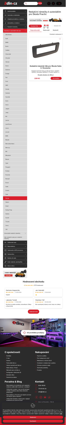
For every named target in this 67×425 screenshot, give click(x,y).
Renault (7, 178)
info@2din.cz (42, 392)
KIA (6, 116)
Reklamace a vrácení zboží (44, 360)
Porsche (7, 175)
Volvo (7, 225)
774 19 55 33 (42, 388)
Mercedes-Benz (9, 143)
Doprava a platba (41, 356)
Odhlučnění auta (12, 242)
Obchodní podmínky (42, 367)
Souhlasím (33, 421)
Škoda (7, 198)
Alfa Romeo (8, 34)
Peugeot (7, 167)
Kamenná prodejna (11, 377)
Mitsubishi (8, 155)
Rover (7, 182)
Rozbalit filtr (34, 26)
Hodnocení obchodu (33, 281)
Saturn (7, 202)
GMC (6, 85)
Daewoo (7, 69)
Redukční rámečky (13, 27)
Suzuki (7, 217)
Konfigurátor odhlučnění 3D (13, 372)
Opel (6, 163)
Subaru (7, 213)
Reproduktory (11, 246)
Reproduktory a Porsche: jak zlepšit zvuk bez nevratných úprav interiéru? (18, 395)
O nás (8, 358)
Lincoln (7, 132)
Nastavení (33, 417)
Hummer (7, 93)
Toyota (7, 221)
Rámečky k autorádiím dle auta (12, 30)
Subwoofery (11, 254)
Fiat (6, 77)
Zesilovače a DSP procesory (15, 250)
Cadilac (7, 50)
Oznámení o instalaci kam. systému (46, 363)
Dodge (7, 73)
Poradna (39, 370)
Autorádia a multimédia (14, 15)
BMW (6, 42)
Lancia (7, 120)
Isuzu (6, 101)
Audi (6, 38)
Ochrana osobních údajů (43, 365)
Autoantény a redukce (14, 23)
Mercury (7, 147)
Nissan (7, 159)
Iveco (6, 104)
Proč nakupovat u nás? (43, 358)
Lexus (7, 128)
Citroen (7, 62)
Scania (7, 190)
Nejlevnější (46, 30)
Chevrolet (8, 54)
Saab (6, 186)
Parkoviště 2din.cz (11, 363)
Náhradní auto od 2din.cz (13, 370)
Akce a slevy (11, 266)
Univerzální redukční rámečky (12, 233)
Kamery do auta (12, 258)
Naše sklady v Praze (12, 367)
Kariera (8, 360)
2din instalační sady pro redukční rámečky (13, 237)
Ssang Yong (8, 210)
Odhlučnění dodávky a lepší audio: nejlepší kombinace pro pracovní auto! (18, 399)
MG (6, 151)
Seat (6, 194)
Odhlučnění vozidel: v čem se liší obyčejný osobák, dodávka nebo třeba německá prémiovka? (17, 391)
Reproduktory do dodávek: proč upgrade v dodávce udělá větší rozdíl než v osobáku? (18, 386)
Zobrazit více (33, 311)
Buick (6, 46)
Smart (6, 206)
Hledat (40, 3)
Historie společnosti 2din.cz (13, 365)
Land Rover (8, 124)
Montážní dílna (10, 375)
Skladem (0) (57, 25)
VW (6, 229)
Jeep (6, 112)
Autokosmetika (11, 11)
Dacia (6, 65)
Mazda (7, 139)
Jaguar (7, 108)
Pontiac (7, 171)
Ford (6, 81)
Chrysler (7, 58)
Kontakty (8, 356)
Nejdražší (55, 30)
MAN (6, 136)
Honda (7, 89)
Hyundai (7, 97)
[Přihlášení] (53, 3)
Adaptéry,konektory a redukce (16, 19)
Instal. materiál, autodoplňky (15, 262)
